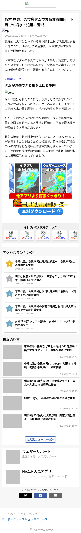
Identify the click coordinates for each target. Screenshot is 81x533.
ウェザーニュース (13, 519)
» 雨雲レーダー (14, 79)
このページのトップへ (21, 514)
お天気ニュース (38, 519)
